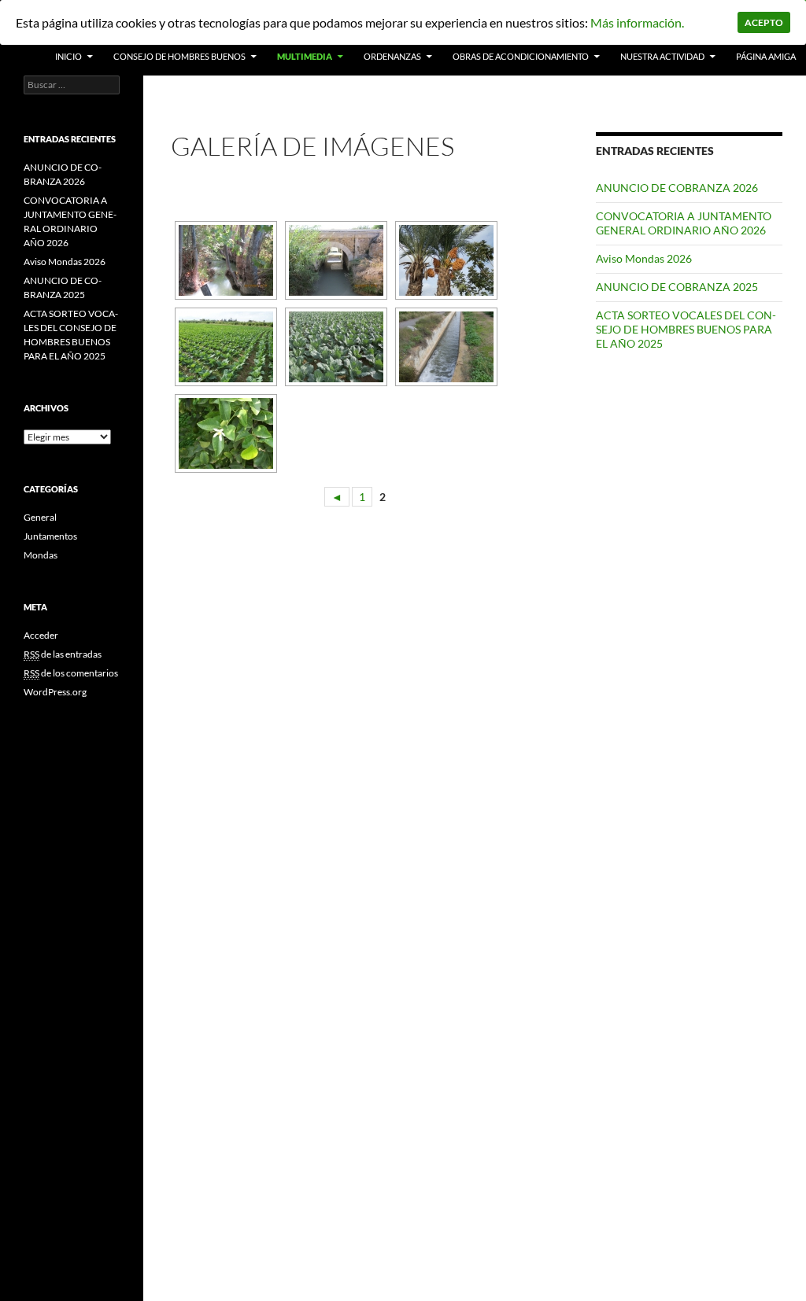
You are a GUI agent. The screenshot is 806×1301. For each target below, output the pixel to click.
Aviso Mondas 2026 (644, 258)
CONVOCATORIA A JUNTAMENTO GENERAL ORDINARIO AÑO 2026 (683, 223)
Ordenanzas (392, 56)
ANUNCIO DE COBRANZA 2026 (677, 187)
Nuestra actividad (662, 56)
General (40, 517)
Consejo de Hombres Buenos (179, 56)
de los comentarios (71, 673)
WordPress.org (55, 692)
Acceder (41, 635)
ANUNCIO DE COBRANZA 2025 (677, 286)
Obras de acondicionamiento (521, 56)
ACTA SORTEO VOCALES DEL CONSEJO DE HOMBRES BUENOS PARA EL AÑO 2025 (686, 329)
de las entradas (63, 654)
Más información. (637, 22)
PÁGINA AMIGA (766, 56)
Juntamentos (50, 536)
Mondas (40, 555)
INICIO (68, 56)
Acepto (764, 22)
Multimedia (304, 56)
